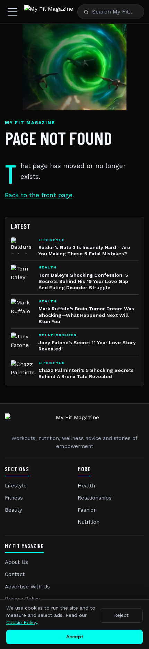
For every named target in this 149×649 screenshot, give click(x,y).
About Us (16, 562)
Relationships (95, 498)
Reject (121, 615)
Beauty (13, 510)
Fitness (14, 498)
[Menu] (12, 12)
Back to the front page (38, 195)
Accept (74, 636)
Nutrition (88, 522)
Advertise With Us (27, 587)
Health (86, 486)
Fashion (87, 510)
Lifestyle (16, 486)
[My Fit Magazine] (48, 12)
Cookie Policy (21, 622)
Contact (15, 574)
